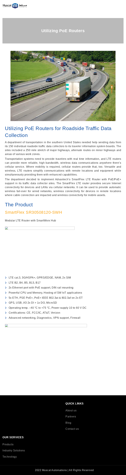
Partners (70, 416)
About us (70, 410)
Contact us (72, 428)
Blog (68, 422)
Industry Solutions (13, 450)
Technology (9, 456)
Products (7, 444)
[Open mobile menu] (122, 5)
